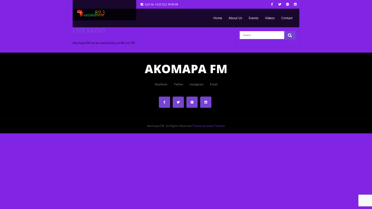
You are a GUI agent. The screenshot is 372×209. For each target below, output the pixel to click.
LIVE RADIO (89, 30)
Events (253, 18)
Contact (287, 18)
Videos (270, 18)
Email (214, 84)
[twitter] (280, 4)
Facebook (161, 84)
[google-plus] (287, 4)
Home (217, 18)
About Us (235, 18)
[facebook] (272, 4)
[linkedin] (295, 4)
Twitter (178, 84)
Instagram (196, 84)
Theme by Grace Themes (208, 126)
